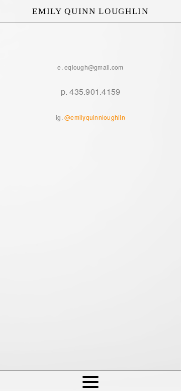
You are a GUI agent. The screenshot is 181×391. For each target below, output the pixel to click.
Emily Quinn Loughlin (90, 11)
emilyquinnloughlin (97, 117)
